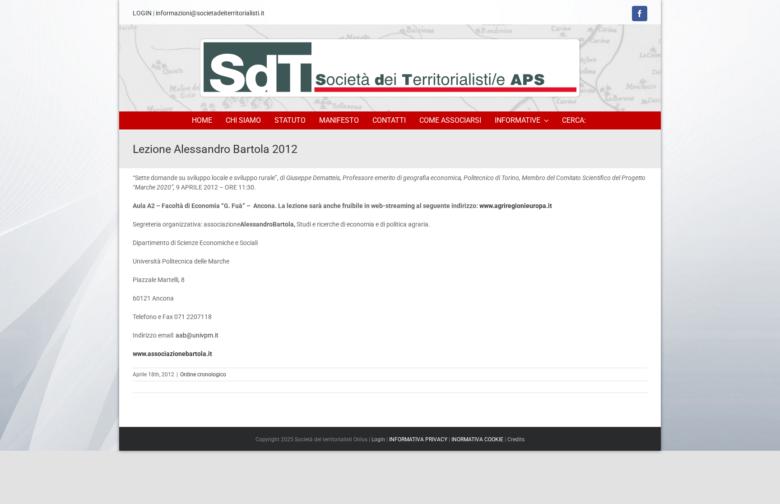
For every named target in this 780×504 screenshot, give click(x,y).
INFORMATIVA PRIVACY (418, 439)
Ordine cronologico (203, 374)
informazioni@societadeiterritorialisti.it (210, 13)
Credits (516, 439)
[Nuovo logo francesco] (390, 67)
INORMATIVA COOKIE (477, 439)
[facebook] (639, 13)
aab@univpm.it (197, 335)
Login (378, 439)
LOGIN (142, 13)
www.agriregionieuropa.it (515, 205)
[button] (575, 120)
